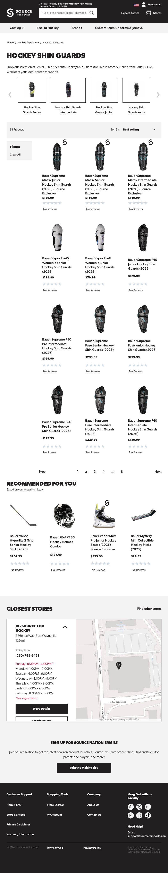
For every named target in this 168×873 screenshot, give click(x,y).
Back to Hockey (47, 28)
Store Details (41, 709)
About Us (93, 804)
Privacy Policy (92, 847)
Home (10, 42)
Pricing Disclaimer (18, 824)
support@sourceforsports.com (147, 836)
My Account (54, 814)
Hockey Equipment (28, 42)
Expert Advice (130, 13)
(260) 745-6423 (28, 655)
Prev (42, 471)
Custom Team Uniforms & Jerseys (119, 28)
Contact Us (94, 814)
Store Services (16, 814)
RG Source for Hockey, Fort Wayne (73, 3)
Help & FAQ (14, 804)
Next (157, 471)
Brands (77, 28)
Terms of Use (55, 847)
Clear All (15, 154)
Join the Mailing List (84, 768)
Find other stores (149, 609)
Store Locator (55, 804)
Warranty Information (20, 834)
